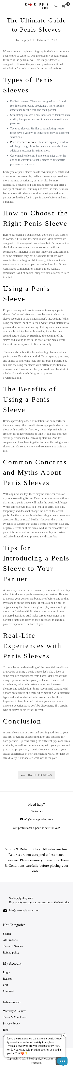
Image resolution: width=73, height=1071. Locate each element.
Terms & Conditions (14, 1017)
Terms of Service (13, 946)
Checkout (8, 991)
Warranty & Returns (14, 1011)
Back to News (39, 775)
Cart (5, 984)
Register (7, 978)
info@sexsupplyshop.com (38, 819)
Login (6, 972)
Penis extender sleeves (22, 142)
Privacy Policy (11, 1023)
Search (7, 933)
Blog (6, 1029)
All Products (10, 940)
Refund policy (11, 952)
